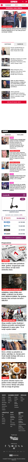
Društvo (3, 399)
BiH (11, 421)
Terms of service (22, 430)
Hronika (3, 400)
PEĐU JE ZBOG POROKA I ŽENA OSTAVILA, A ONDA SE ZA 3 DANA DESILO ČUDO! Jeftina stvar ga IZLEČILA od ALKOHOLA (18, 83)
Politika (3, 397)
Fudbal (15, 397)
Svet (12, 412)
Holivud (9, 400)
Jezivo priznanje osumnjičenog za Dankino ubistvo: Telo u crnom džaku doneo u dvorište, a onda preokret (18, 94)
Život (3, 414)
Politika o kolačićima (21, 422)
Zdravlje (3, 420)
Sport (16, 395)
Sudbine (4, 409)
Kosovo (3, 408)
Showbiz (11, 395)
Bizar (22, 397)
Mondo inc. (21, 413)
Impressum (21, 416)
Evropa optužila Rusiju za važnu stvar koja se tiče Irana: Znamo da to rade (17, 49)
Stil (2, 416)
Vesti (4, 395)
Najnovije (20, 44)
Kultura (3, 423)
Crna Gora (12, 422)
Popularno (20, 134)
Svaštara (22, 399)
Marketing (21, 419)
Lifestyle (5, 412)
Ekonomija (4, 402)
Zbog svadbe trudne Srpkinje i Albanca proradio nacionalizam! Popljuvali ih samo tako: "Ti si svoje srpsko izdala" (13, 326)
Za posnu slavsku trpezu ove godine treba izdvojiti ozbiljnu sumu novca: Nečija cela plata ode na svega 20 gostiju (13, 384)
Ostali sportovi (16, 403)
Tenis (15, 400)
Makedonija (12, 424)
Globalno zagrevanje (12, 417)
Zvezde (9, 399)
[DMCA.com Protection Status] (14, 455)
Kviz (9, 402)
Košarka (16, 399)
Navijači (16, 405)
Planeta (12, 414)
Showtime (16, 407)
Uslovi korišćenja (22, 424)
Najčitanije (8, 44)
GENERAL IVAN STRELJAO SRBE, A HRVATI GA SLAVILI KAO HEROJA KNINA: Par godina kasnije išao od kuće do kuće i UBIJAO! (14, 296)
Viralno (23, 395)
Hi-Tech (3, 421)
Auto (11, 426)
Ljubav (3, 418)
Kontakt (20, 417)
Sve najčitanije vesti (14, 102)
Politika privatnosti (21, 427)
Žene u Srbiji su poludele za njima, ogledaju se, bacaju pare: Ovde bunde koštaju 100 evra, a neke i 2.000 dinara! (13, 355)
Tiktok (22, 400)
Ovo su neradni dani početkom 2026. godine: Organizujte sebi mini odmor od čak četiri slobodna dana (13, 267)
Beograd (4, 404)
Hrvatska (12, 419)
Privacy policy (21, 428)
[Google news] (14, 448)
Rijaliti (9, 397)
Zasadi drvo (4, 406)
